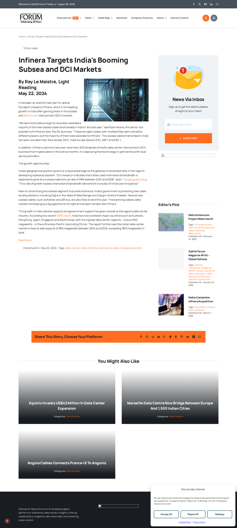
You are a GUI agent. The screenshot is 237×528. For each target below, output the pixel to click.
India (84, 248)
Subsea (124, 248)
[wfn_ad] (188, 155)
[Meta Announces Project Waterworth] (171, 213)
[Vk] (188, 337)
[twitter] (199, 4)
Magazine (206, 267)
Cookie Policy (185, 522)
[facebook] (194, 4)
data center (31, 115)
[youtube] (205, 4)
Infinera (93, 248)
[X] (147, 337)
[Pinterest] (182, 337)
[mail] (217, 4)
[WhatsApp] (164, 337)
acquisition (200, 307)
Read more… (26, 240)
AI (195, 224)
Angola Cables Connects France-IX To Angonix (67, 463)
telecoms (136, 248)
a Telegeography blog (134, 179)
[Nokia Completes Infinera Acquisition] (171, 296)
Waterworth (194, 233)
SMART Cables (195, 270)
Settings (219, 514)
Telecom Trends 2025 (199, 279)
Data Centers (73, 416)
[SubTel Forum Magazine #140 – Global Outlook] (171, 258)
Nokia (191, 310)
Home (22, 36)
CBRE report (63, 215)
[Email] (199, 337)
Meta (200, 227)
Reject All (193, 514)
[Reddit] (153, 337)
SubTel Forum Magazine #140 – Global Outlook (199, 255)
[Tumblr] (176, 337)
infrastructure (204, 224)
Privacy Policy (199, 522)
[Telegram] (170, 337)
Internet (192, 227)
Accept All (166, 514)
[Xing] (194, 337)
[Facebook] (141, 337)
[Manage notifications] (7, 520)
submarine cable (109, 248)
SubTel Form (204, 276)
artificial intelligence (195, 266)
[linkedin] (211, 4)
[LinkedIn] (159, 337)
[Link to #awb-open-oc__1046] (205, 18)
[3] (118, 506)
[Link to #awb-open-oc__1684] (214, 18)
